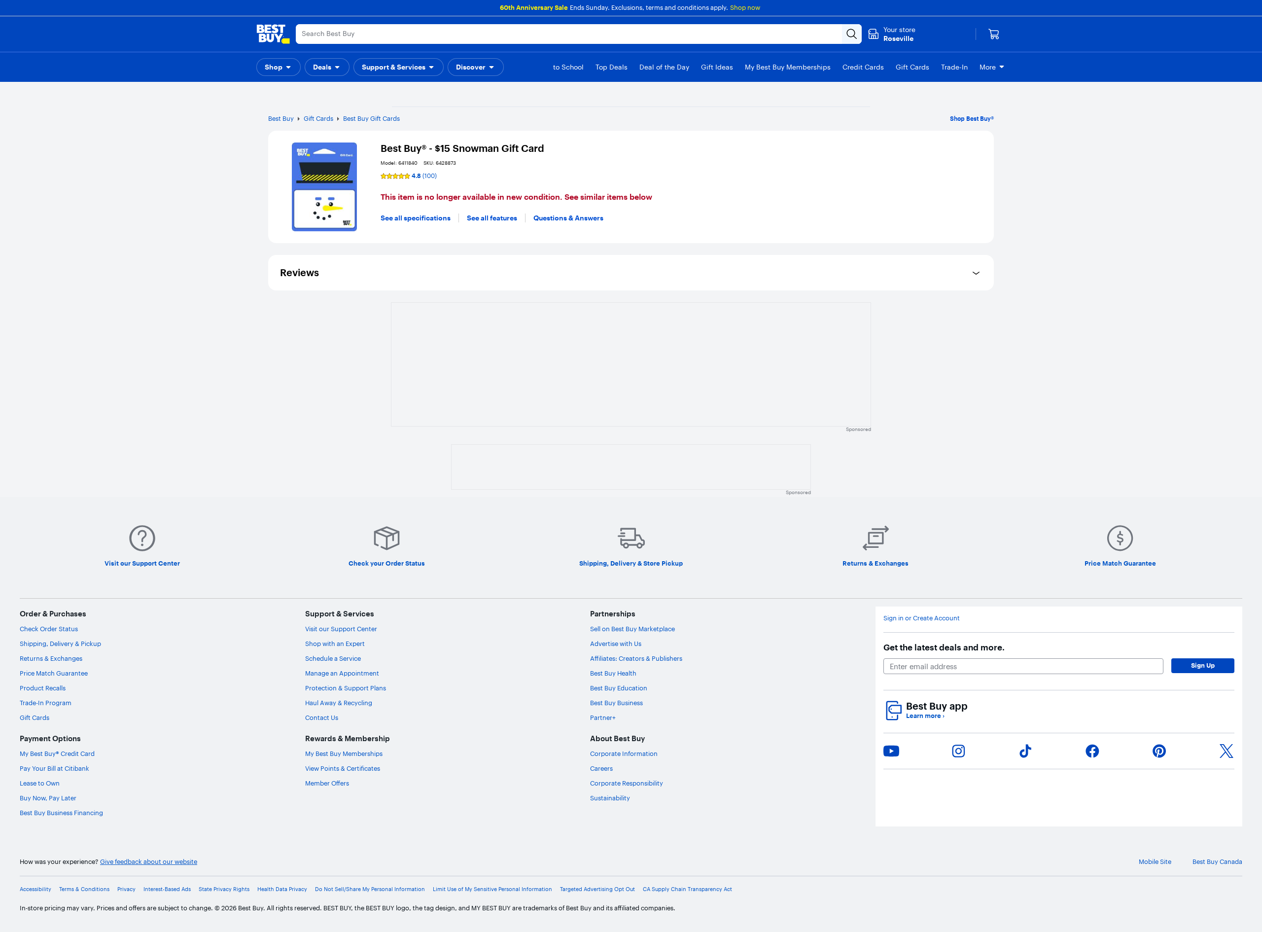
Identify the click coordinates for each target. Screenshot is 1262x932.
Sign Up (1203, 665)
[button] (278, 67)
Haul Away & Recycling (338, 703)
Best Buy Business (616, 703)
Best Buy (281, 118)
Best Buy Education (618, 688)
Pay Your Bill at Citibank (54, 768)
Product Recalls (43, 688)
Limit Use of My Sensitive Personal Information (492, 889)
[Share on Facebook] (1092, 751)
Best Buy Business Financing (61, 813)
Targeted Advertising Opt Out (597, 889)
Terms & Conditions (84, 889)
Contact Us (321, 717)
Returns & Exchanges (51, 658)
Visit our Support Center (341, 629)
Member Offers (327, 783)
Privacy (126, 889)
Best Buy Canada (1217, 861)
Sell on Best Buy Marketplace (632, 629)
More (988, 67)
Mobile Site (1155, 861)
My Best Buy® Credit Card (57, 753)
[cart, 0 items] (994, 34)
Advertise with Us (615, 643)
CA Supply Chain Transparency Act (687, 889)
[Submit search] (852, 34)
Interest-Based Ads (167, 889)
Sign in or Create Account (921, 618)
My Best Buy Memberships (344, 753)
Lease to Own (40, 783)
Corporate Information (624, 753)
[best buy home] (273, 34)
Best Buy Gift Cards (371, 118)
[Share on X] (1226, 751)
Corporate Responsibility (626, 783)
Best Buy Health (613, 673)
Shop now (745, 7)
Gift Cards (318, 118)
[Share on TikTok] (1025, 751)
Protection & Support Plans (345, 688)
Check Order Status (49, 629)
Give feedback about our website (148, 861)
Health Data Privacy (282, 889)
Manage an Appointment (342, 673)
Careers (601, 768)
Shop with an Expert (335, 643)
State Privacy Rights (224, 889)
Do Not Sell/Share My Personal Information (370, 889)
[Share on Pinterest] (1159, 751)
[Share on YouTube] (891, 751)
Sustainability (610, 798)
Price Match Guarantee (54, 673)
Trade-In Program (45, 703)
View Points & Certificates (342, 768)
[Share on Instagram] (958, 751)
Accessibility (35, 889)
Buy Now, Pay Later (48, 798)
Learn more (925, 715)
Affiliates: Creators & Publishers (636, 658)
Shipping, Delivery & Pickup (60, 643)
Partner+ (603, 717)
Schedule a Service (333, 658)
